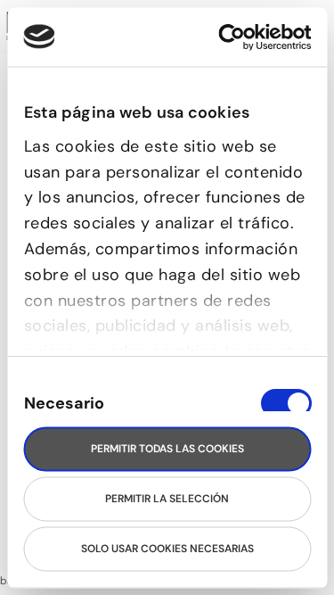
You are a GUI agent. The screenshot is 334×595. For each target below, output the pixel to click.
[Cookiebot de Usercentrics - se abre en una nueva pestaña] (236, 37)
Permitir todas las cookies (167, 449)
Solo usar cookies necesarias (167, 548)
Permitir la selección (167, 499)
